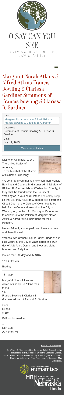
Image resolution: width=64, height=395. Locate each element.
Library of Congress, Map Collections (51, 359)
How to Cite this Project (51, 345)
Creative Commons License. (50, 352)
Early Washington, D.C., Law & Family (32, 53)
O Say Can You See (32, 41)
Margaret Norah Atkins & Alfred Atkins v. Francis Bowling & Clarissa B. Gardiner (28, 120)
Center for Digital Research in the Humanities (36, 351)
